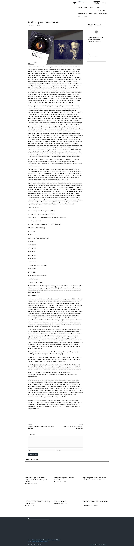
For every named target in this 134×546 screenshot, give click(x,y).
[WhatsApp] (44, 418)
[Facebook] (66, 2)
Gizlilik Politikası (102, 544)
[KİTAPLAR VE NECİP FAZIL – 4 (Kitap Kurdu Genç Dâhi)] (38, 493)
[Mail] (68, 2)
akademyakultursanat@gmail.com (40, 541)
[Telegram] (47, 418)
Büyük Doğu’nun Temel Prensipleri (94, 477)
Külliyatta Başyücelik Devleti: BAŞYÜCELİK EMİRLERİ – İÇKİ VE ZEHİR (36, 479)
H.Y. (26, 505)
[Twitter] (66, 4)
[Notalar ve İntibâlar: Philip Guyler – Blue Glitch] (96, 32)
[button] (104, 2)
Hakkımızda (91, 544)
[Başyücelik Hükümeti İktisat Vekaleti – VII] (95, 493)
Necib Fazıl (27, 483)
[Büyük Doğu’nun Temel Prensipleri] (95, 469)
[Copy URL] (51, 418)
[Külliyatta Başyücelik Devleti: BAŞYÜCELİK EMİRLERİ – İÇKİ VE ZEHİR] (38, 469)
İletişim (96, 544)
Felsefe (44, 413)
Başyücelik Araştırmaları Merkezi (90, 479)
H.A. (29, 25)
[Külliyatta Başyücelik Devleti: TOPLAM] (67, 469)
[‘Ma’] (96, 48)
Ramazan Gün (91, 41)
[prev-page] (88, 58)
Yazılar (29, 413)
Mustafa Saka (57, 503)
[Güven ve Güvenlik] (67, 493)
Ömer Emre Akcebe (86, 505)
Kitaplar (49, 413)
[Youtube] (68, 4)
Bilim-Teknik (34, 413)
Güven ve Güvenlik (60, 501)
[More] (54, 418)
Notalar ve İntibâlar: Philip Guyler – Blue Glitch (95, 38)
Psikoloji (53, 413)
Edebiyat (40, 413)
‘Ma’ (89, 54)
